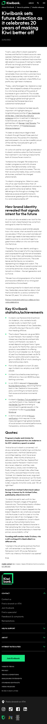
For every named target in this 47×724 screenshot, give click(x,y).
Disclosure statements (12, 678)
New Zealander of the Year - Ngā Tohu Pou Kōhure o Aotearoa (22, 115)
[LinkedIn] (25, 709)
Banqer (22, 123)
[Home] (7, 577)
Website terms (8, 666)
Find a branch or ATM (12, 603)
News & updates (23, 7)
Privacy (5, 670)
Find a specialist (9, 612)
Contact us (6, 599)
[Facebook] (18, 709)
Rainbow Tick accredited (27, 399)
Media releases (38, 7)
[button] (23, 593)
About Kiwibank (8, 7)
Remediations (8, 621)
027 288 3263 (6, 566)
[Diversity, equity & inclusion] (10, 717)
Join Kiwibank (8, 608)
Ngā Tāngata (30, 123)
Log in (31, 3)
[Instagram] (3, 709)
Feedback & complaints (13, 616)
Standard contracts (11, 683)
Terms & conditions (10, 675)
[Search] (38, 3)
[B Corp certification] (18, 717)
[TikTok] (11, 709)
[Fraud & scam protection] (3, 717)
